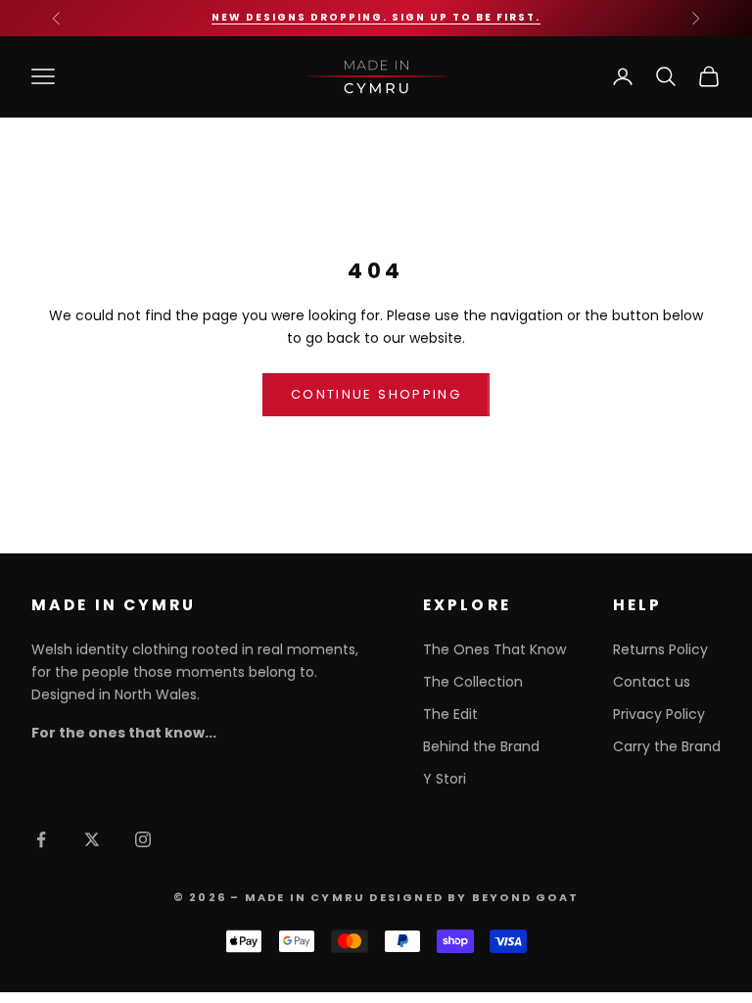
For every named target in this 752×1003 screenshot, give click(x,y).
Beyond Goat (525, 897)
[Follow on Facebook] (41, 839)
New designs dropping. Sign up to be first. (376, 17)
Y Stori (444, 778)
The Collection (473, 682)
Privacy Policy (659, 714)
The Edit (450, 714)
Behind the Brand (481, 746)
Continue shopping (376, 394)
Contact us (651, 682)
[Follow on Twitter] (92, 839)
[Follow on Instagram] (143, 839)
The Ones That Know (494, 649)
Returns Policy (660, 649)
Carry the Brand (667, 746)
